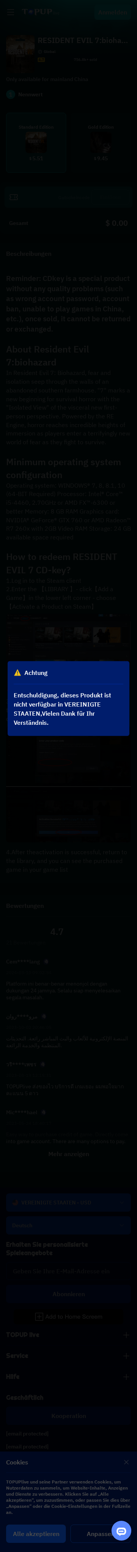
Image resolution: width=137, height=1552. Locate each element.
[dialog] (68, 698)
